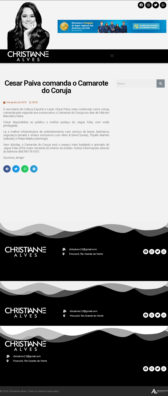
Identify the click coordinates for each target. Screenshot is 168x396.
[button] (112, 55)
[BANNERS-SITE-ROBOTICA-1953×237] (112, 32)
